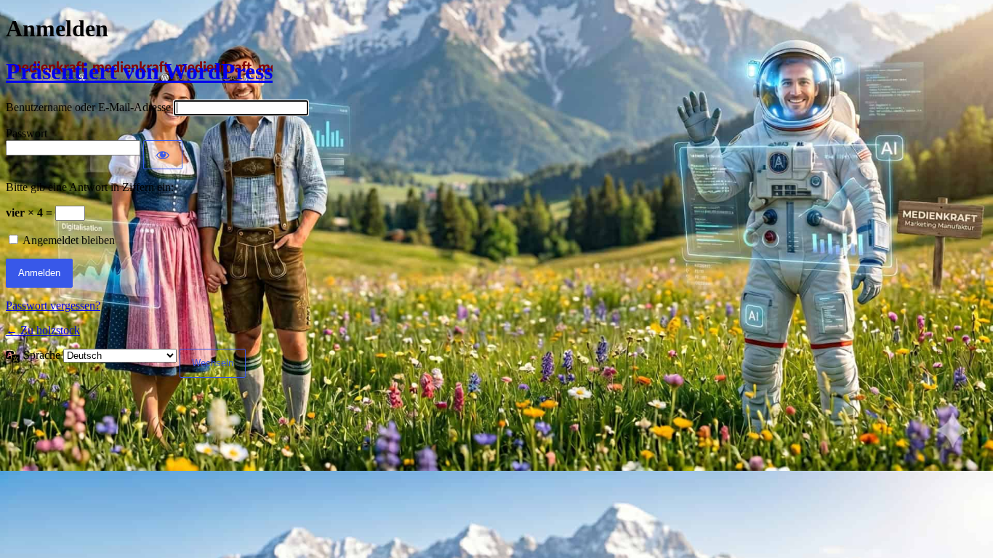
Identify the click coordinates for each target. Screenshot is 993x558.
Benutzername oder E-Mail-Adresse (88, 107)
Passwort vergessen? (53, 305)
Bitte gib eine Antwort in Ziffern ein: (90, 187)
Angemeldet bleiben (69, 240)
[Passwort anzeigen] (162, 154)
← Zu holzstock (43, 330)
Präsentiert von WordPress (139, 71)
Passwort (26, 133)
